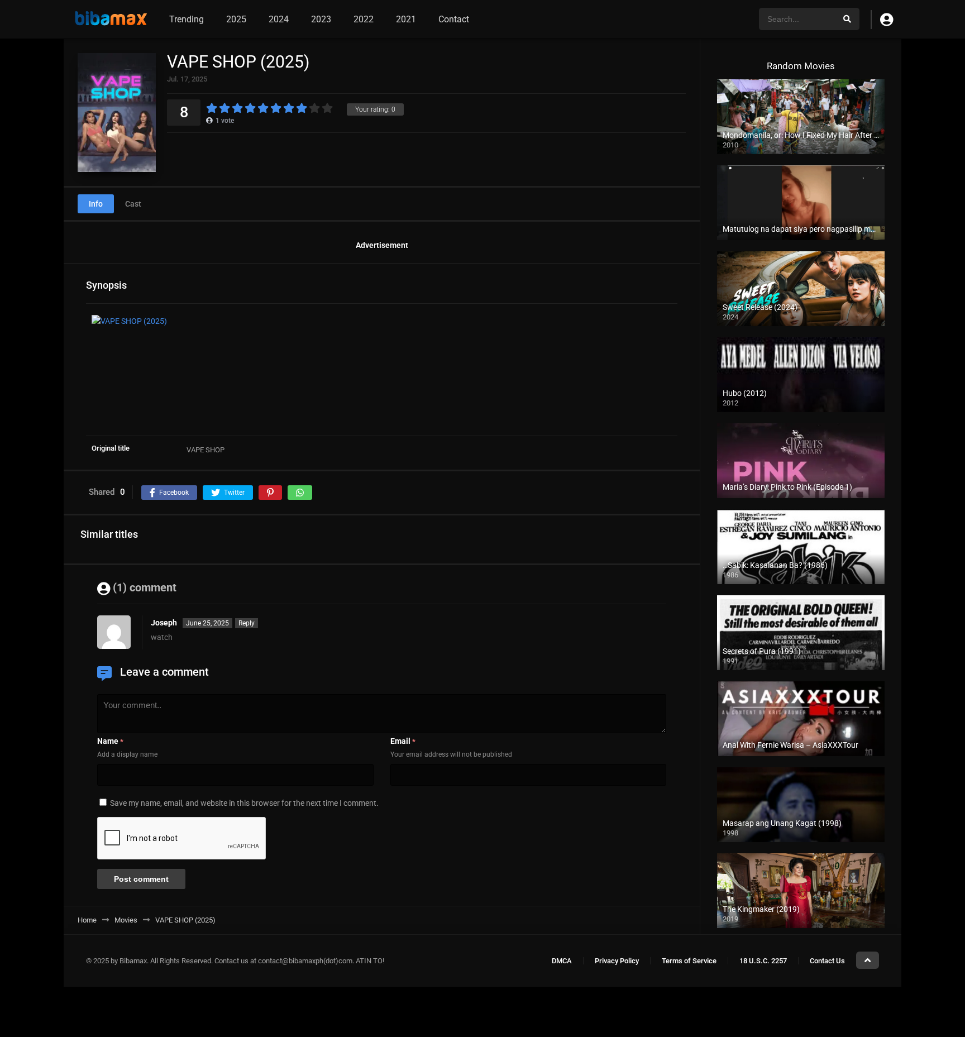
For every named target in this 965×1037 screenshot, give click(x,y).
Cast (133, 203)
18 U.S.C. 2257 (763, 961)
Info (96, 203)
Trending (186, 19)
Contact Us (827, 961)
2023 (321, 19)
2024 (279, 19)
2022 (363, 19)
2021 (406, 19)
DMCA (562, 961)
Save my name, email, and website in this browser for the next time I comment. (244, 803)
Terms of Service (689, 961)
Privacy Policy (617, 961)
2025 (236, 19)
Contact (453, 19)
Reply (246, 623)
